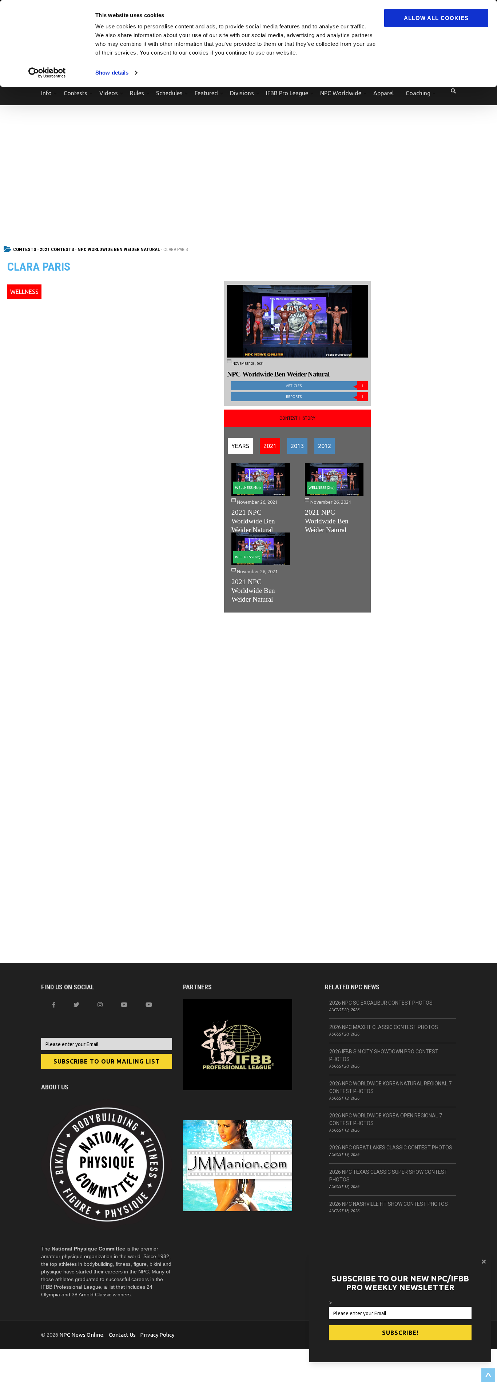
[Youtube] (149, 1005)
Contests (75, 93)
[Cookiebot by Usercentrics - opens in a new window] (47, 72)
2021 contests (57, 249)
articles (324, 385)
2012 (324, 446)
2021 (270, 446)
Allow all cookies (436, 18)
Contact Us (122, 1335)
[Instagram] (100, 1005)
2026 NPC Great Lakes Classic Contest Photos (390, 1147)
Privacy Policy (157, 1335)
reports (324, 396)
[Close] (483, 1261)
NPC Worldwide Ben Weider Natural (118, 249)
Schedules (169, 93)
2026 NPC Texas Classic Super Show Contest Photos (388, 1175)
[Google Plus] (124, 1005)
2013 (297, 446)
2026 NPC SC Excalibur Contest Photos (381, 1003)
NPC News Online (81, 1335)
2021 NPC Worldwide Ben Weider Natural (253, 521)
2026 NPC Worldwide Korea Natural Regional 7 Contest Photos (390, 1087)
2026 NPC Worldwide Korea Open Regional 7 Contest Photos (385, 1119)
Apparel (383, 93)
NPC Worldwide (340, 93)
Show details (111, 72)
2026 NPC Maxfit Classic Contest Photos (383, 1027)
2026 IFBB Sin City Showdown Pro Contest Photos (383, 1055)
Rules (137, 93)
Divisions (242, 93)
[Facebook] (53, 1005)
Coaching (418, 93)
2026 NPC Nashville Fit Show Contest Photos (388, 1204)
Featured (206, 93)
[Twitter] (76, 1005)
